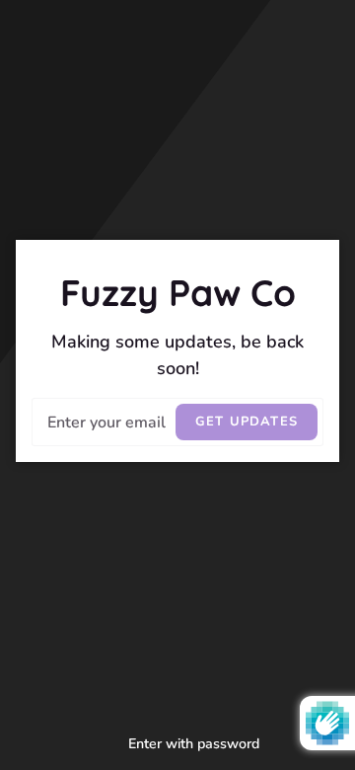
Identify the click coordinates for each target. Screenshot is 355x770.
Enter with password (193, 743)
